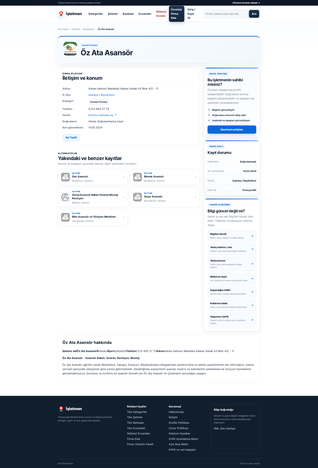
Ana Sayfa (63, 29)
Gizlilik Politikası (179, 422)
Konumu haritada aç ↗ (102, 115)
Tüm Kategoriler (137, 412)
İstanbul (76, 29)
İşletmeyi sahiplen (232, 129)
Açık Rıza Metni (178, 444)
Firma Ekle (133, 439)
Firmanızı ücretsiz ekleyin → (246, 2)
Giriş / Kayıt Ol (191, 14)
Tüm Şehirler (135, 417)
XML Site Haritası (224, 428)
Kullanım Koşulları (179, 433)
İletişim (173, 417)
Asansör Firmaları (90, 45)
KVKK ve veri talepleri (182, 449)
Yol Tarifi (71, 137)
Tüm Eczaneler (136, 428)
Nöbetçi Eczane (161, 14)
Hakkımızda (176, 412)
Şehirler (113, 13)
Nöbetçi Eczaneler (138, 433)
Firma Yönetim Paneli (140, 444)
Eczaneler (145, 13)
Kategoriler (96, 13)
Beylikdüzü (88, 29)
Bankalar (128, 13)
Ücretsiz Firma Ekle (176, 14)
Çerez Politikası (178, 428)
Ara (254, 13)
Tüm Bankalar (135, 422)
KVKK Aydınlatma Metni (183, 439)
